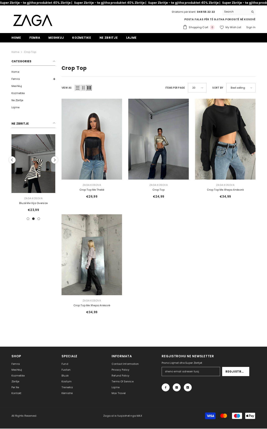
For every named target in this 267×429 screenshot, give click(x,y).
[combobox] (235, 12)
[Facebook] (166, 387)
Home (15, 52)
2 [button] (33, 218)
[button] (33, 79)
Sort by (217, 87)
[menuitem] (33, 71)
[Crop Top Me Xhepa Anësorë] (225, 139)
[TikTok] (188, 387)
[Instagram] (177, 387)
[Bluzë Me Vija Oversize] (33, 163)
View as (67, 87)
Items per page (175, 87)
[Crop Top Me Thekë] (92, 139)
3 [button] (39, 218)
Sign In (251, 27)
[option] (33, 174)
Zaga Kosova (33, 198)
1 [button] (28, 218)
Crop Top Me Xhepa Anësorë (225, 190)
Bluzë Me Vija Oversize (33, 203)
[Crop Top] (158, 139)
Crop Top (30, 52)
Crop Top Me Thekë (91, 190)
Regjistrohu (236, 371)
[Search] (239, 12)
